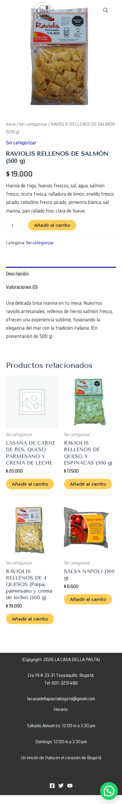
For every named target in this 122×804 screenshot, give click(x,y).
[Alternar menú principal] (109, 14)
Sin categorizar (33, 124)
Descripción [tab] (17, 273)
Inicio (11, 124)
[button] (109, 791)
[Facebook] (52, 785)
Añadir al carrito (52, 225)
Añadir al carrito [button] (30, 484)
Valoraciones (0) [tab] (22, 287)
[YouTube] (70, 785)
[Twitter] (61, 785)
